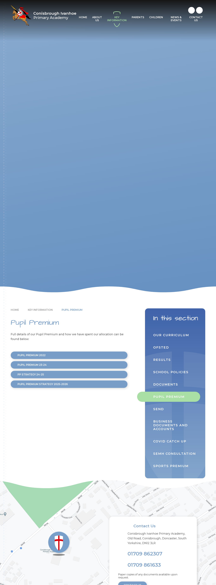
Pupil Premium (72, 309)
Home (15, 309)
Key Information (40, 309)
